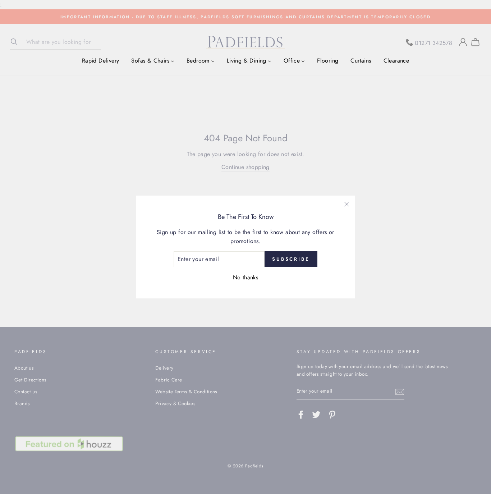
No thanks (245, 277)
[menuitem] (100, 60)
